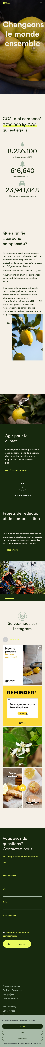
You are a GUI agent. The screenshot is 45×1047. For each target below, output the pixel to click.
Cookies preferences (13, 1015)
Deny (22, 1032)
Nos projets (8, 994)
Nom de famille (10, 875)
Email (6, 889)
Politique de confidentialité (33, 1043)
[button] (41, 3)
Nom (5, 862)
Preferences (22, 1038)
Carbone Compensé (12, 990)
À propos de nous (11, 985)
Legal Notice (9, 1010)
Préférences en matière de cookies (14, 1043)
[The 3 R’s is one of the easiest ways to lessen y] (22, 706)
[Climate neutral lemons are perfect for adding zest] (22, 665)
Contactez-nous (10, 998)
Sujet (5, 902)
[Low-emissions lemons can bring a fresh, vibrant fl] (22, 788)
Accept (22, 1026)
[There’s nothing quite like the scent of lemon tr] (22, 747)
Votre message (9, 915)
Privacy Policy (9, 1006)
